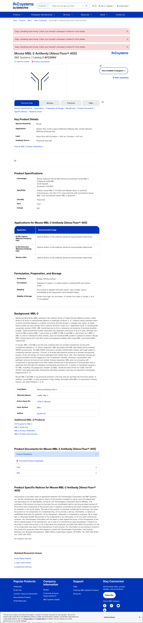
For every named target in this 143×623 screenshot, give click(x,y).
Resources (85, 15)
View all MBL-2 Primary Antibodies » (28, 146)
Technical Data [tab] (27, 103)
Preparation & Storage (55, 108)
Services (66, 15)
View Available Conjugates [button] (113, 71)
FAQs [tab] (91, 103)
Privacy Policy (28, 619)
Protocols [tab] (71, 103)
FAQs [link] (75, 587)
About (102, 15)
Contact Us (120, 15)
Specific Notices (20, 112)
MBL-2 (30, 20)
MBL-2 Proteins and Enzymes (25, 434)
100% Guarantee (122, 78)
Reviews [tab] (50, 103)
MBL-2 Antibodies (40, 20)
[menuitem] (15, 20)
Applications (39, 108)
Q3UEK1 (40, 414)
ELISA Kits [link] (18, 590)
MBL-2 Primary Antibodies (24, 431)
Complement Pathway (23, 567)
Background (70, 108)
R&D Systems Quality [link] (51, 599)
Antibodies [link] (18, 587)
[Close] (127, 31)
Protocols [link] (77, 594)
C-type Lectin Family (22, 563)
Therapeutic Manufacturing (41, 15)
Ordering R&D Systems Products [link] (86, 590)
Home (15, 20)
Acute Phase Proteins (22, 558)
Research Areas (35, 112)
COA (18, 467)
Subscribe (109, 595)
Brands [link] (46, 590)
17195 (39, 401)
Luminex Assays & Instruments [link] (25, 594)
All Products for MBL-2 (23, 424)
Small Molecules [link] (20, 601)
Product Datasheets (24, 454)
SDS (18, 473)
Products (16, 15)
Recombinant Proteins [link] (22, 597)
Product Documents (41, 62)
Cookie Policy (41, 619)
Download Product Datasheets (31, 461)
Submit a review (22, 62)
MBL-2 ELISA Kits (21, 427)
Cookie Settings (109, 617)
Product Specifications (23, 108)
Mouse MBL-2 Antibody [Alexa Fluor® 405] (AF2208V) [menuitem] (68, 20)
